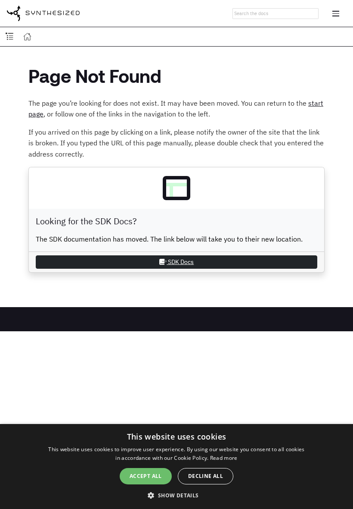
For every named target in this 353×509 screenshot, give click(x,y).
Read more (224, 458)
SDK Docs (180, 262)
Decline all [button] (205, 476)
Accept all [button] (146, 476)
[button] (176, 495)
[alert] (176, 466)
